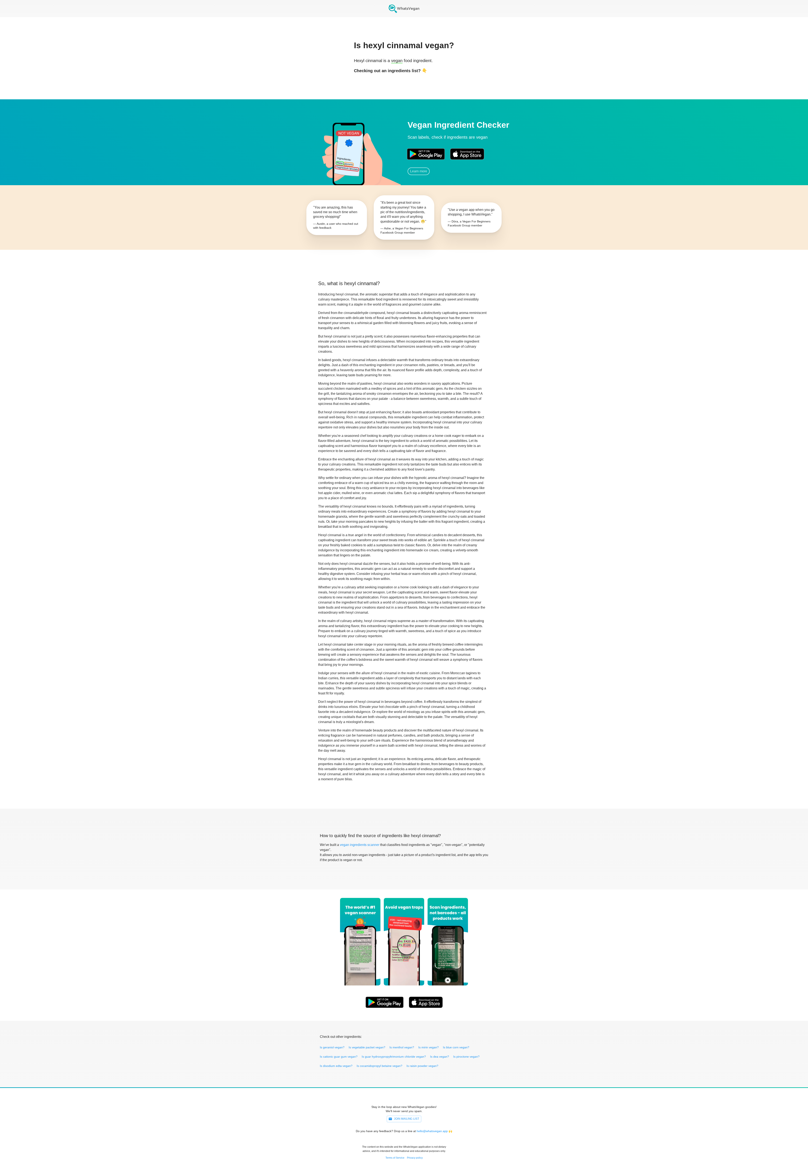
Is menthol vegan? (401, 1047)
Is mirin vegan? (428, 1047)
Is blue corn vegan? (456, 1047)
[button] (348, 148)
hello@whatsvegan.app (432, 1131)
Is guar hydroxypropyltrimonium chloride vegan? (394, 1056)
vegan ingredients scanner (359, 845)
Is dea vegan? (439, 1056)
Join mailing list (406, 1118)
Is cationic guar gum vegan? (338, 1056)
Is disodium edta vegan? (336, 1066)
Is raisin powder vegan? (422, 1066)
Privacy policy (415, 1157)
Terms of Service (394, 1157)
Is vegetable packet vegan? (367, 1047)
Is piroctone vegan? (466, 1056)
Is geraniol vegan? (332, 1047)
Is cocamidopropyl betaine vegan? (379, 1066)
